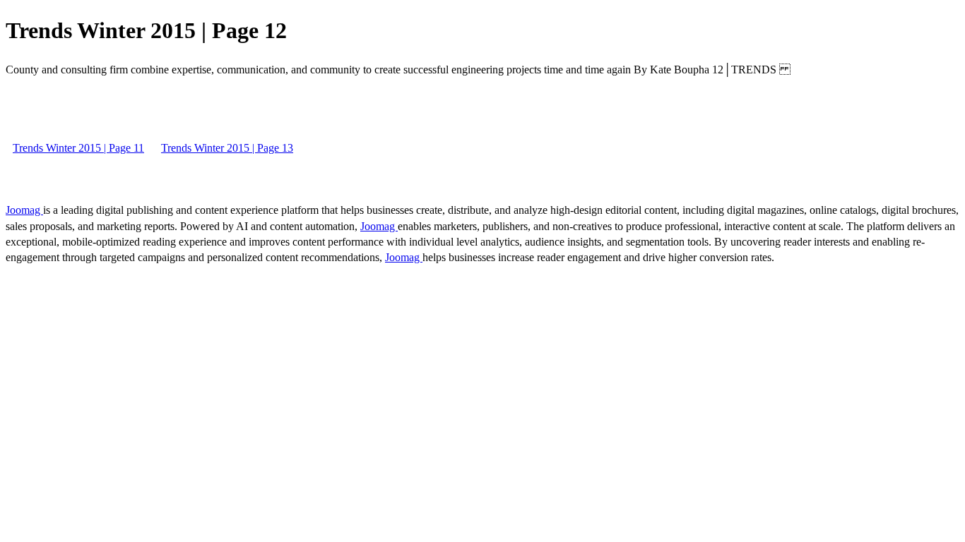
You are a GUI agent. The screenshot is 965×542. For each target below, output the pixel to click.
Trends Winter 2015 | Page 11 (78, 148)
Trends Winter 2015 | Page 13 (227, 148)
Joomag (24, 210)
